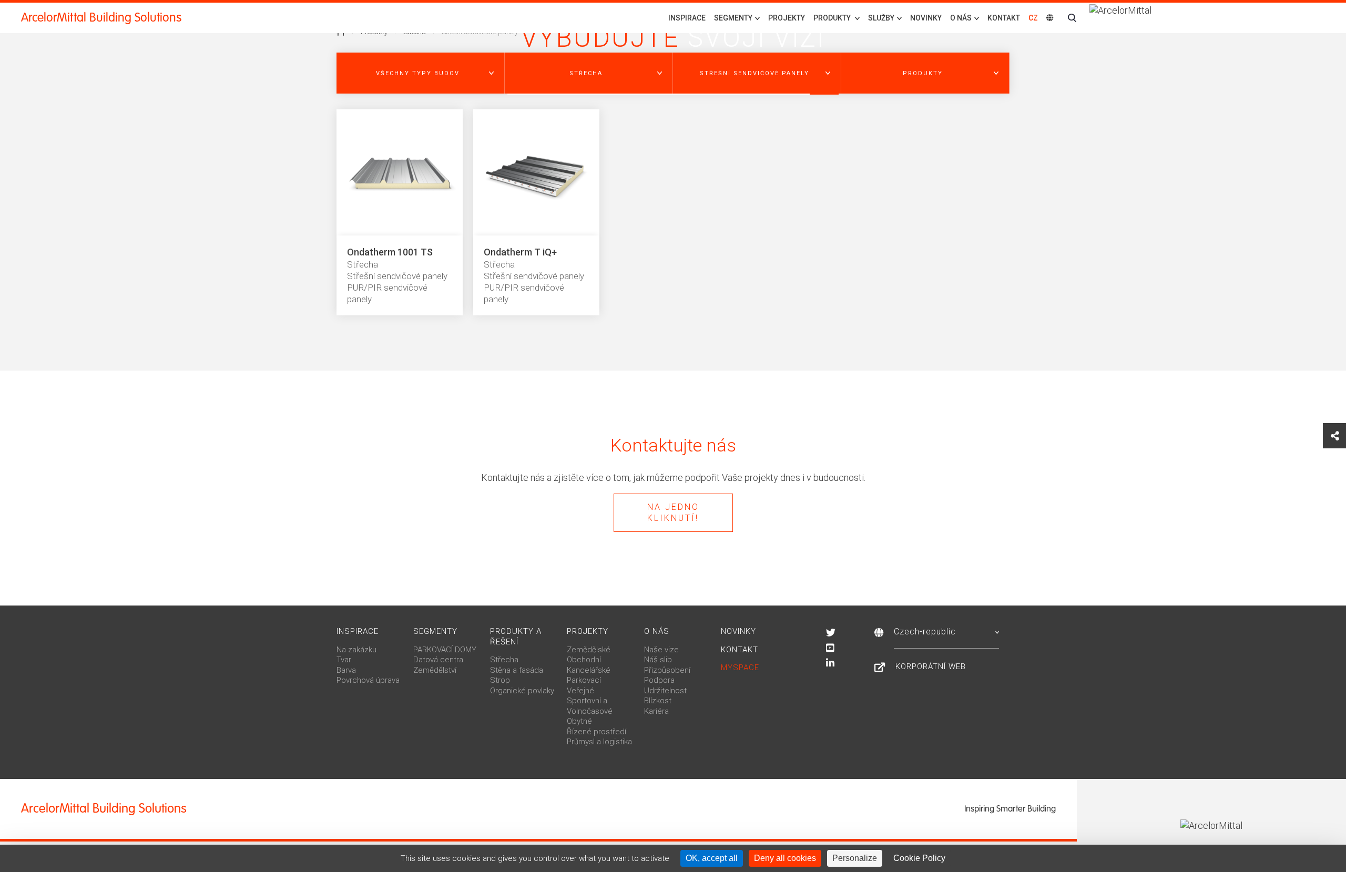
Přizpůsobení (667, 670)
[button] (420, 73)
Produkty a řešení (516, 637)
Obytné (579, 721)
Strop (500, 680)
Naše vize (661, 649)
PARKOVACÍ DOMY (444, 649)
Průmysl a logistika (599, 741)
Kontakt (1003, 18)
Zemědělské (588, 649)
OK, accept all (712, 858)
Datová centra (438, 659)
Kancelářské (588, 670)
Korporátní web (930, 666)
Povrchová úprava (368, 680)
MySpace (740, 667)
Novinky (926, 18)
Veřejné (580, 690)
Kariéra (656, 711)
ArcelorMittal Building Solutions (101, 17)
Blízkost (657, 700)
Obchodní (584, 659)
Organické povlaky (522, 690)
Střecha (504, 659)
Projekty (786, 18)
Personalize (854, 858)
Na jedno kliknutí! (673, 512)
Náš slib (658, 659)
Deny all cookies (785, 858)
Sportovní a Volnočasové (590, 706)
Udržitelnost (665, 690)
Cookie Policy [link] (919, 858)
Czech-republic (925, 632)
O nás (656, 631)
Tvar (343, 659)
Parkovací (584, 680)
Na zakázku (356, 649)
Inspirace (687, 18)
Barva (346, 670)
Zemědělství (434, 670)
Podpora (659, 680)
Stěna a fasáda (516, 670)
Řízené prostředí (596, 731)
